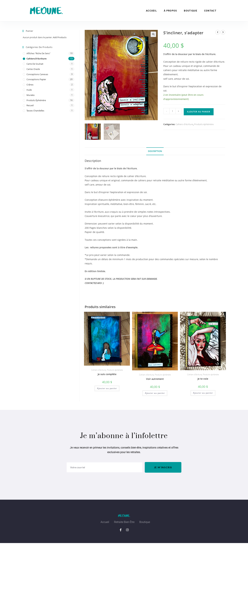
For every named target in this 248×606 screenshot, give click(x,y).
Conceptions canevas (37, 74)
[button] (153, 34)
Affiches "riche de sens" (38, 53)
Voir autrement (155, 378)
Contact (210, 10)
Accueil (151, 10)
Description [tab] (155, 151)
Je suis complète (107, 374)
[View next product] (223, 32)
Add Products (59, 37)
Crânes (29, 84)
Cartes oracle (33, 69)
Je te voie (203, 378)
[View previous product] (217, 32)
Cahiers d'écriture (184, 124)
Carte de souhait (34, 63)
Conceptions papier (36, 79)
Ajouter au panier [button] (107, 388)
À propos (170, 10)
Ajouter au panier (198, 111)
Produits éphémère (204, 124)
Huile (29, 89)
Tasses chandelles (35, 110)
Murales (30, 95)
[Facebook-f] (121, 530)
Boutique (190, 10)
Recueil (30, 105)
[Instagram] (127, 530)
